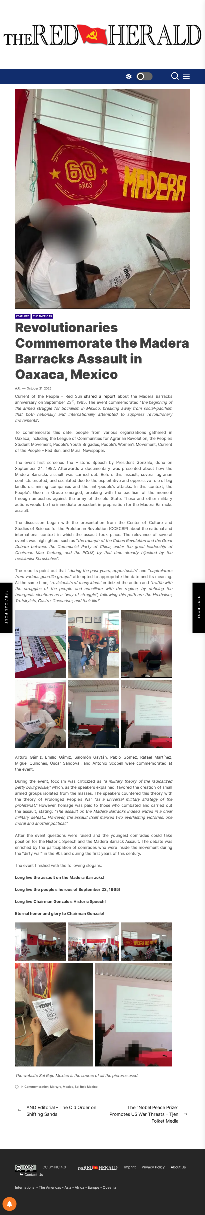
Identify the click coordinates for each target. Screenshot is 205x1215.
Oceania (109, 1187)
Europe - (95, 1187)
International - (27, 1187)
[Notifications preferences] (9, 1204)
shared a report (100, 396)
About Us (178, 1167)
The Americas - (51, 1187)
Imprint (130, 1167)
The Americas (42, 316)
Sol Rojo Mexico (86, 1087)
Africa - (81, 1187)
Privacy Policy (153, 1167)
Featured (22, 316)
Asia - (69, 1187)
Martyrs (55, 1087)
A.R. (17, 388)
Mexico (68, 1087)
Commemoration (36, 1087)
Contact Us (33, 1174)
